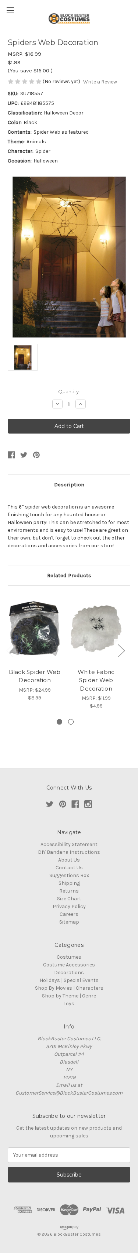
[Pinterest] (36, 455)
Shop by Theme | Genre (69, 996)
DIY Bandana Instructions (69, 852)
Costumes (69, 957)
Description (69, 484)
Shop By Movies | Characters (69, 988)
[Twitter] (24, 455)
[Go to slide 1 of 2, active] (59, 722)
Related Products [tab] (69, 575)
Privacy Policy (69, 906)
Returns (69, 891)
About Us (69, 860)
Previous (9, 650)
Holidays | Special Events (69, 980)
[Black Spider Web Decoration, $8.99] (34, 629)
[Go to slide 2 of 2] (71, 722)
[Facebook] (11, 455)
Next (121, 650)
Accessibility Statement (69, 844)
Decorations (69, 972)
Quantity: (69, 391)
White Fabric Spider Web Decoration (96, 680)
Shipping (69, 883)
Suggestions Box (69, 875)
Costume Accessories (69, 965)
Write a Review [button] (100, 82)
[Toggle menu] (10, 10)
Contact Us (69, 868)
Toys (69, 1003)
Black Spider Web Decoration (35, 676)
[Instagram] (88, 804)
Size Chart (69, 899)
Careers (69, 914)
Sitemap (69, 922)
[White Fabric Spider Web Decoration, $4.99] (96, 629)
